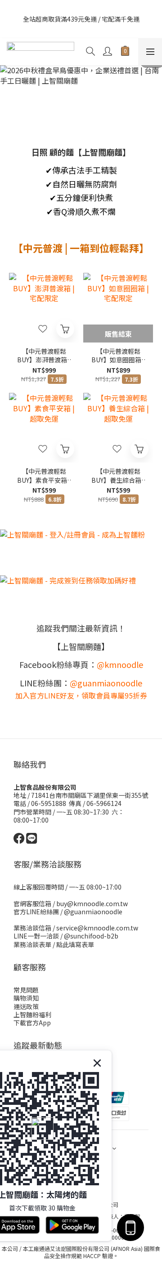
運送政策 (26, 1006)
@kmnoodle (120, 664)
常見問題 (26, 989)
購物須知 (26, 997)
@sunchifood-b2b (91, 935)
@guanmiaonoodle (93, 911)
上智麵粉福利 (32, 1014)
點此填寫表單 (75, 944)
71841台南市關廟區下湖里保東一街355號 (89, 795)
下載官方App (32, 1022)
